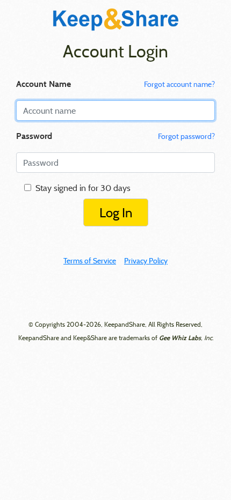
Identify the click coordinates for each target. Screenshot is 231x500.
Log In (115, 212)
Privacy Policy (146, 261)
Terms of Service (89, 261)
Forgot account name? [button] (179, 84)
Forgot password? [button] (186, 136)
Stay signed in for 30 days (81, 187)
